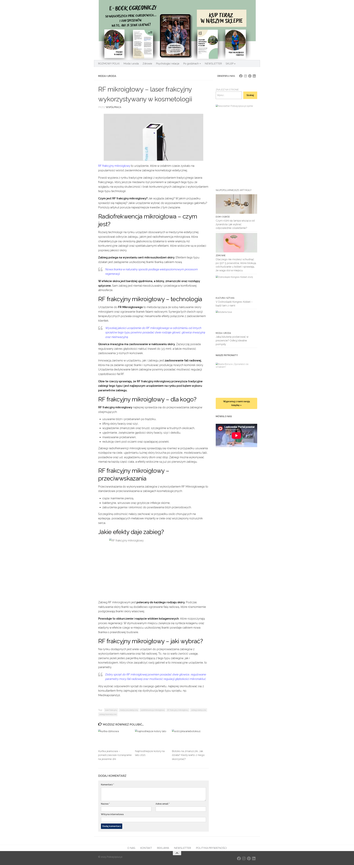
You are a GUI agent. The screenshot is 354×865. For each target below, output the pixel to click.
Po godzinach (191, 63)
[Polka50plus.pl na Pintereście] (249, 76)
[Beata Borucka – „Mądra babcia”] (236, 377)
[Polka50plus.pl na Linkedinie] (254, 76)
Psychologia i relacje (167, 63)
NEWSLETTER (213, 63)
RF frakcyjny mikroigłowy (114, 165)
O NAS (131, 847)
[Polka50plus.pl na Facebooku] (241, 76)
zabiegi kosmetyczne (108, 714)
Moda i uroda (131, 63)
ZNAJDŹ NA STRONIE (227, 89)
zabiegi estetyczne (198, 710)
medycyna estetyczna (129, 710)
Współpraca (113, 107)
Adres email (163, 804)
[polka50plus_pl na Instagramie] (245, 76)
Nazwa (105, 804)
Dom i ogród (223, 217)
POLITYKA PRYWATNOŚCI (211, 847)
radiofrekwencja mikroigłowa (152, 710)
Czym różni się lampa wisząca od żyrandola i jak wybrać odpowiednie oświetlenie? (235, 224)
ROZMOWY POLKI (109, 63)
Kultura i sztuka (225, 298)
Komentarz (107, 784)
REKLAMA (163, 847)
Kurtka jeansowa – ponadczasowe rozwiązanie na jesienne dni (115, 755)
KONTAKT (146, 847)
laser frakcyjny (111, 710)
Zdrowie (147, 63)
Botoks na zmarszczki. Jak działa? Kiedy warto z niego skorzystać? (188, 755)
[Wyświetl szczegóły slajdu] (236, 134)
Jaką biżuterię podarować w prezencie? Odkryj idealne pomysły (232, 340)
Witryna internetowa (112, 814)
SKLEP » (230, 63)
